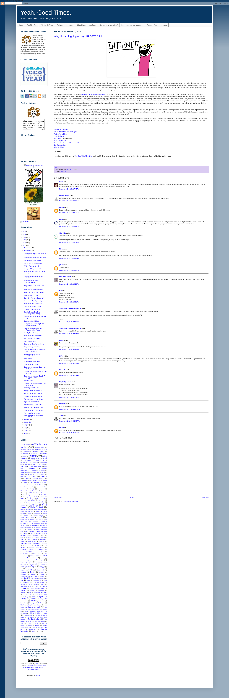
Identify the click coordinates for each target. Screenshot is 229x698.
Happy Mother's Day (27, 511)
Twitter (30, 623)
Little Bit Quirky (59, 136)
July (25, 428)
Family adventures (41, 493)
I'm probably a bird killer (40, 527)
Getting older (30, 503)
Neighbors (23, 549)
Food (35, 497)
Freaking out (31, 499)
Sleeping (23, 592)
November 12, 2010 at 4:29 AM (69, 363)
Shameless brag (26, 586)
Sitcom (32, 590)
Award (45, 458)
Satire (28, 580)
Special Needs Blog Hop (32, 361)
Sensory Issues (33, 584)
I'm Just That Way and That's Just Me (67, 143)
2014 (24, 234)
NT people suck (25, 553)
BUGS (43, 472)
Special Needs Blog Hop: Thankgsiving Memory (32, 313)
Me (22, 539)
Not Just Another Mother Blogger (65, 132)
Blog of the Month (36, 466)
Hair (22, 509)
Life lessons (36, 535)
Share (56, 167)
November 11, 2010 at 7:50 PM (69, 213)
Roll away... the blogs (65, 25)
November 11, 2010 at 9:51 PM (69, 302)
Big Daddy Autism (60, 145)
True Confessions (40, 621)
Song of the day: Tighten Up (33, 301)
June (26, 430)
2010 (24, 245)
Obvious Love (37, 553)
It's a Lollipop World (60, 141)
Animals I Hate (38, 451)
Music (37, 546)
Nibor (61, 249)
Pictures (33, 566)
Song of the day (40, 595)
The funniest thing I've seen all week (31, 605)
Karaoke (32, 531)
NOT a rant (39, 549)
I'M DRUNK (33, 525)
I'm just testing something (32, 347)
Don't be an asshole (27, 487)
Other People (34, 556)
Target (33, 601)
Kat (60, 290)
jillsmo (61, 207)
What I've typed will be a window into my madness (34, 350)
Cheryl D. (62, 233)
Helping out (37, 513)
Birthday (27, 464)
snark (29, 592)
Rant (32, 572)
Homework (24, 517)
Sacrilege (42, 578)
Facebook (44, 491)
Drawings (32, 488)
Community (24, 480)
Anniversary (34, 453)
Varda (61, 181)
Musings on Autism (30, 341)
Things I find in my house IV (33, 391)
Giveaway (40, 503)
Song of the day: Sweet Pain (33, 336)
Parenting (39, 560)
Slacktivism (41, 590)
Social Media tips (27, 594)
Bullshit (30, 474)
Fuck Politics (31, 501)
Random (23, 572)
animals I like (24, 453)
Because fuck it (25, 462)
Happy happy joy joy (39, 509)
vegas (30, 625)
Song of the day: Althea (31, 364)
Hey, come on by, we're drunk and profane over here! (35, 254)
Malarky (43, 537)
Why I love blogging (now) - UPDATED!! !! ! (78, 36)
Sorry (26, 597)
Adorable (23, 449)
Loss (22, 537)
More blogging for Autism (32, 413)
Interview (30, 529)
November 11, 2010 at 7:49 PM (69, 201)
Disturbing (31, 485)
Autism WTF (35, 458)
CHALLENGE (24, 476)
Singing (23, 590)
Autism (32, 456)
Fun (22, 503)
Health (29, 513)
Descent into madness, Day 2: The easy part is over (35, 377)
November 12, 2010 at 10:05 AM (69, 409)
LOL (43, 535)
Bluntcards (42, 470)
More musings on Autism (32, 338)
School (26, 582)
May (25, 433)
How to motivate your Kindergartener (31, 281)
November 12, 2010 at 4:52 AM (69, 375)
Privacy (37, 568)
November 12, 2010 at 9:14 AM (69, 397)
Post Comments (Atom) (70, 501)
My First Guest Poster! (31, 295)
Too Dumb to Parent (35, 619)
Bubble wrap (35, 472)
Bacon (37, 460)
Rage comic (40, 570)
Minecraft (41, 541)
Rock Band (24, 578)
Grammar (23, 505)
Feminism (35, 495)
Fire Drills (44, 495)
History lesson (38, 515)
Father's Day (26, 495)
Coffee (27, 478)
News (31, 550)
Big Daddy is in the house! (32, 260)
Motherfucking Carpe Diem (33, 405)
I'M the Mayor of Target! (31, 266)
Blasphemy (42, 464)
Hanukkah (28, 509)
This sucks (30, 617)
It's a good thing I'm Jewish (32, 269)
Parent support (25, 560)
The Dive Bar (32, 25)
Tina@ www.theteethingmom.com (70, 308)
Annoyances (43, 453)
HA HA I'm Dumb (36, 507)
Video (37, 625)
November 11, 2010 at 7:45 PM (69, 189)
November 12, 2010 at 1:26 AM (69, 322)
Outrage (42, 558)
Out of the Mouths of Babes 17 (34, 298)
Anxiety (25, 456)
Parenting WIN (33, 564)
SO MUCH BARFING (40, 592)
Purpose (23, 570)
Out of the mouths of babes (34, 557)
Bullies (22, 474)
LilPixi (61, 356)
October (27, 419)
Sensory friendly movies (32, 309)
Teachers (41, 601)
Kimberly (62, 370)
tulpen (61, 340)
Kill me (25, 533)
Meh (29, 539)
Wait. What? (58, 138)
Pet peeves (25, 566)
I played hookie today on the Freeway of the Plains (33, 329)
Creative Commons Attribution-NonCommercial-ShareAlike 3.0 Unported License (34, 668)
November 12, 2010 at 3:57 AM (69, 349)
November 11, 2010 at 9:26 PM (69, 284)
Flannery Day (27, 497)
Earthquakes (41, 488)
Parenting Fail (26, 562)
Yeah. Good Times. (46, 12)
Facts (24, 493)
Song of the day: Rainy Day (33, 304)
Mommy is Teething (61, 130)
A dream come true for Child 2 (33, 399)
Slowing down (28, 380)
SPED (34, 597)
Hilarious (26, 515)
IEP (24, 529)
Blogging (63, 171)
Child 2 (44, 476)
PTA (43, 568)
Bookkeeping (25, 472)
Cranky (25, 482)
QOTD (30, 570)
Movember (28, 545)
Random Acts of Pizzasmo (157, 25)
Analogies (27, 451)
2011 (24, 243)
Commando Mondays (38, 478)
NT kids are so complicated (37, 551)
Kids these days (42, 531)
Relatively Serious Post (29, 576)
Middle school (32, 541)
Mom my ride (28, 359)
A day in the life (25, 444)
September (28, 422)
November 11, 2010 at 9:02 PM (69, 242)
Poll (22, 568)
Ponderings (28, 568)
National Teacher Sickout (36, 547)
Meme (35, 539)
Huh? (40, 517)
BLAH (34, 464)
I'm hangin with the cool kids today (35, 258)
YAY (39, 631)
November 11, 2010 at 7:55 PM (69, 226)
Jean (61, 415)
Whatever (32, 629)
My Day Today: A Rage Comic (33, 407)
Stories (33, 599)
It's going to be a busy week (33, 263)
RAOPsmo (41, 572)
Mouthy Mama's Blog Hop (32, 333)
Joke (26, 531)
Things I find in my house (38, 613)
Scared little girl (37, 580)
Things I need (28, 615)
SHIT (37, 586)
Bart (43, 460)
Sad (22, 580)
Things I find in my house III (33, 393)
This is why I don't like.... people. (34, 292)
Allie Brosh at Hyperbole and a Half (93, 94)
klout (32, 533)
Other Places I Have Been (86, 25)
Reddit (42, 574)
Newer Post (57, 498)
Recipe (33, 574)
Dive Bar (40, 485)
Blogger (37, 675)
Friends (23, 501)
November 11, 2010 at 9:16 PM (69, 270)
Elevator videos (25, 491)
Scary (45, 580)
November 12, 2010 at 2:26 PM (69, 433)
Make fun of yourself (32, 537)
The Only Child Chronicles (84, 156)
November (27, 251)
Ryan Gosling (34, 578)
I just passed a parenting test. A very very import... (34, 324)
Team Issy (24, 603)
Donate (39, 487)
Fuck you (41, 501)
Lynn (61, 219)
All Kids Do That (41, 449)
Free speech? (41, 499)
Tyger (37, 623)
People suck (43, 564)
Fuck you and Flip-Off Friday (33, 306)
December (27, 248)
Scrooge (23, 584)
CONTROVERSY (34, 480)
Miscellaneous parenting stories (34, 543)
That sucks (41, 603)
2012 (24, 240)
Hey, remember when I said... (33, 396)
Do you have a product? (109, 25)
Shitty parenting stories (37, 588)
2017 (24, 231)
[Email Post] (75, 169)
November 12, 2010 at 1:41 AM (69, 334)
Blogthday (33, 470)
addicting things (39, 447)
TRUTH (22, 623)
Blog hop (24, 466)
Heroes (45, 513)
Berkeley (35, 462)
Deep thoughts (34, 482)
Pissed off (42, 566)
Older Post (205, 498)
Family (30, 493)
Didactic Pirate (64, 195)
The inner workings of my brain (34, 606)
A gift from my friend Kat (31, 402)
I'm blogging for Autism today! (33, 416)
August (26, 425)
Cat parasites (40, 474)
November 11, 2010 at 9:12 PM (69, 258)
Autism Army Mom (60, 134)
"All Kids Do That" (46, 25)
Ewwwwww (35, 491)
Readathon (24, 574)
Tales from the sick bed (31, 321)
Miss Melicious (59, 147)
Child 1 (33, 476)
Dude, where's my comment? (132, 25)
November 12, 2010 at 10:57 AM (69, 421)
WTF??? (34, 631)
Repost (42, 576)
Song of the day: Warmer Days (34, 344)
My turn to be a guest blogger (33, 290)
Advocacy (31, 449)
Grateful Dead (33, 505)
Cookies (44, 480)
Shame (42, 584)
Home (21, 25)
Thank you (32, 603)
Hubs (32, 517)
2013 (24, 237)
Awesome (27, 460)
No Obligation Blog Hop (31, 388)
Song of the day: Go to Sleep (33, 410)
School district (39, 582)
